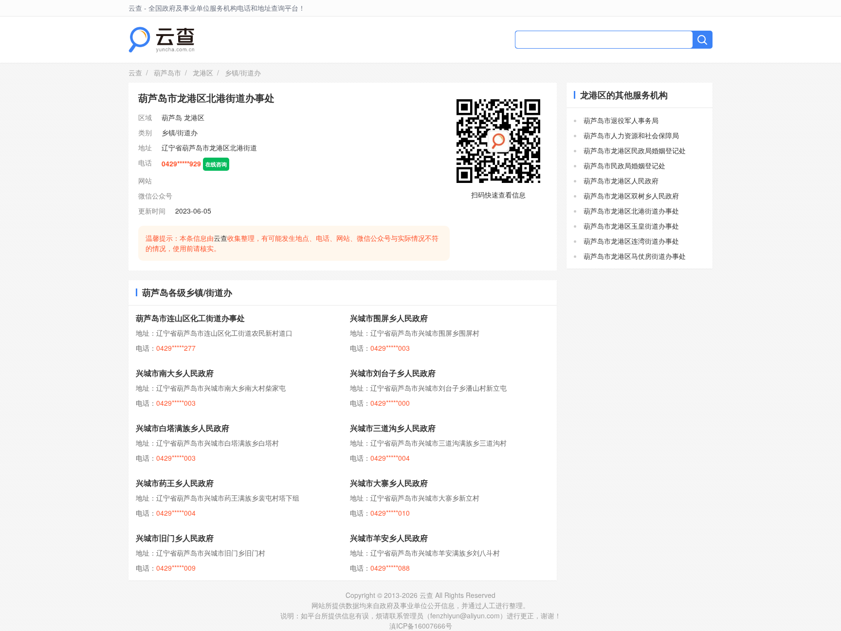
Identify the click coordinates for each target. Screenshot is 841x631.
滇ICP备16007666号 (420, 626)
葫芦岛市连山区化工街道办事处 (190, 318)
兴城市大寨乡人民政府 (389, 482)
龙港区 (203, 72)
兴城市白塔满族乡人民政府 (182, 427)
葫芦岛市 (167, 72)
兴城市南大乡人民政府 (175, 373)
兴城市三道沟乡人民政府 (393, 427)
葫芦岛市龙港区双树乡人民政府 (631, 195)
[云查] (161, 39)
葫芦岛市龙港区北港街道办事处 (631, 211)
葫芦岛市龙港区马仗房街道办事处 (635, 256)
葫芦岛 (172, 117)
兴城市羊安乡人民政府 (389, 537)
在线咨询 (216, 164)
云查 (135, 72)
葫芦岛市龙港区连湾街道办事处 (631, 241)
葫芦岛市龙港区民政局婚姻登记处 (635, 150)
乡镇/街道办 (180, 132)
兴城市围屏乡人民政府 (389, 318)
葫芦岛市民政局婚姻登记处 (624, 165)
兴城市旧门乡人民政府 (175, 537)
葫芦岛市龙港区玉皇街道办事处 (631, 226)
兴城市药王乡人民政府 (175, 482)
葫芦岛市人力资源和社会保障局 (631, 135)
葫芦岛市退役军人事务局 (621, 120)
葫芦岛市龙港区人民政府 (621, 180)
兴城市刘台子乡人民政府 (393, 373)
